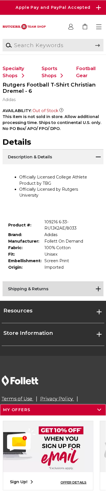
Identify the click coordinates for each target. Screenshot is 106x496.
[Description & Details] (53, 156)
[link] (85, 27)
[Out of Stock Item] (61, 110)
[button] (53, 7)
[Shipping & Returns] (53, 288)
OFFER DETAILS (73, 482)
